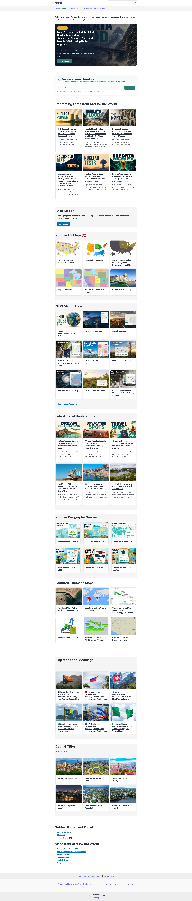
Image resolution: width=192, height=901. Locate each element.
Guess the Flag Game (94, 567)
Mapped (60, 835)
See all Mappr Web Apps (67, 404)
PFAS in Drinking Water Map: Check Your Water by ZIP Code (123, 393)
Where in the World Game (68, 541)
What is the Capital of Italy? (69, 778)
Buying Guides (63, 832)
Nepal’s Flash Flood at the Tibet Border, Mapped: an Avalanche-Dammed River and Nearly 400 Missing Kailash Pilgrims (95, 133)
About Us (118, 884)
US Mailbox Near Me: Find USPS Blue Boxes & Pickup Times (68, 363)
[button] (78, 8)
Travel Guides (62, 838)
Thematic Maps (63, 857)
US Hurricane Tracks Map (68, 391)
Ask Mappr (63, 224)
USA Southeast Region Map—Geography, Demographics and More (122, 262)
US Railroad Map (119, 331)
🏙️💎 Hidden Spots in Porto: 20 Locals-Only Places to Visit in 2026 (94, 486)
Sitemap (96, 898)
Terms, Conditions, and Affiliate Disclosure (74, 884)
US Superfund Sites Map (95, 391)
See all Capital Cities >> (61, 751)
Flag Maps (61, 863)
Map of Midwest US (66, 290)
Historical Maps (63, 854)
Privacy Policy (92, 91)
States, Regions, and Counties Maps (71, 852)
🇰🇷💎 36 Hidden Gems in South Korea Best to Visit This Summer (122, 486)
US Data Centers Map (93, 331)
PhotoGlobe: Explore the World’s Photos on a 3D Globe (67, 333)
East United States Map (121, 290)
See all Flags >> (59, 664)
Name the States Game (122, 541)
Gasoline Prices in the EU (68, 638)
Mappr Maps (109, 876)
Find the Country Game (95, 541)
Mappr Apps (96, 876)
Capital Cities (62, 860)
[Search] (136, 3)
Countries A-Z (83, 876)
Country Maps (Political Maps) (69, 849)
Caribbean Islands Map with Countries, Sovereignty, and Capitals (122, 610)
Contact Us (128, 884)
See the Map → (65, 61)
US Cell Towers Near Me (122, 361)
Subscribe (130, 87)
